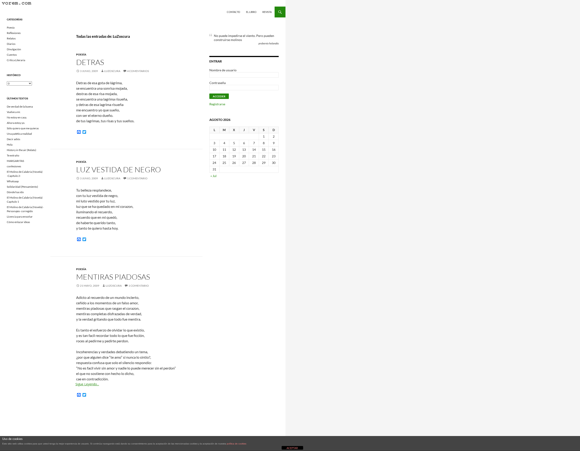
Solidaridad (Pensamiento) (22, 186)
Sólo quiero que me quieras (23, 128)
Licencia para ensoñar (20, 216)
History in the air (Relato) (21, 150)
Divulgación (14, 49)
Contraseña (217, 83)
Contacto (233, 11)
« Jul (213, 176)
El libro (251, 11)
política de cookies (236, 443)
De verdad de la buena (20, 106)
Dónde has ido (15, 192)
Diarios (11, 44)
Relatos (11, 38)
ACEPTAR (292, 448)
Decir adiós (13, 139)
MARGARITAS (15, 161)
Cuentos (12, 54)
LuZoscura (112, 71)
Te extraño (13, 155)
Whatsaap (13, 181)
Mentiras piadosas (113, 276)
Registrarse (217, 104)
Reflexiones (14, 33)
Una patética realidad (19, 133)
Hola (9, 144)
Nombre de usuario (223, 70)
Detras (90, 62)
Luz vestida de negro (118, 169)
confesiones (14, 166)
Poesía (81, 54)
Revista (267, 11)
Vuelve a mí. (14, 112)
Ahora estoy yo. (16, 123)
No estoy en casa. (17, 117)
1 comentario (137, 178)
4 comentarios (138, 71)
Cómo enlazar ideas (18, 222)
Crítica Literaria (16, 60)
